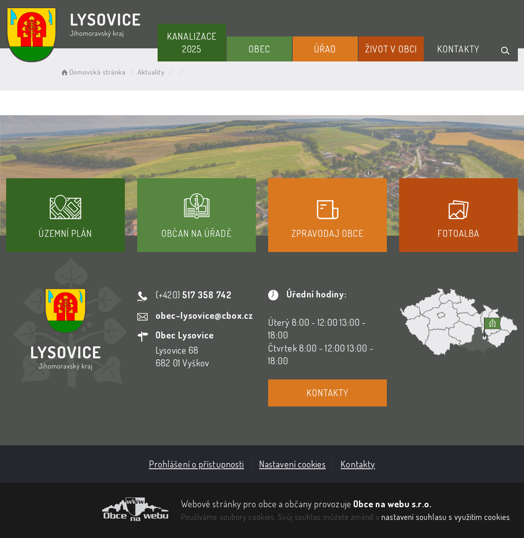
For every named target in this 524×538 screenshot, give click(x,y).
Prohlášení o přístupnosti (196, 464)
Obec (259, 48)
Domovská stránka (98, 72)
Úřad (325, 48)
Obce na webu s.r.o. (392, 503)
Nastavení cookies (292, 464)
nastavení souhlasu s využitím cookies (446, 516)
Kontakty (458, 48)
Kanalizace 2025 (192, 42)
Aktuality (151, 72)
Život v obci (391, 48)
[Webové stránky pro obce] (87, 509)
